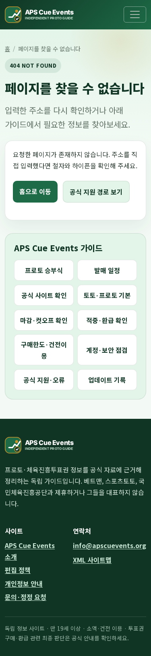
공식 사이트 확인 (44, 295)
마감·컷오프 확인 (44, 320)
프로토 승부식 (44, 270)
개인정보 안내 (24, 583)
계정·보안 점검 (107, 350)
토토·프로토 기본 (107, 295)
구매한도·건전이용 (44, 349)
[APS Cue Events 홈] (44, 14)
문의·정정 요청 (25, 597)
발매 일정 (107, 270)
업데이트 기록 (107, 380)
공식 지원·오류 (44, 380)
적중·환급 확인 (107, 320)
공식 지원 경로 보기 (96, 192)
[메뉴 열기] (135, 14)
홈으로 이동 (35, 191)
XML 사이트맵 (92, 560)
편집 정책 (18, 570)
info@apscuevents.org (109, 545)
